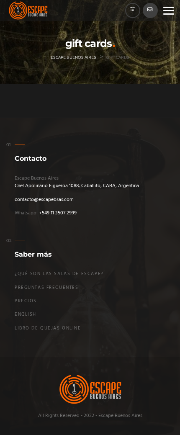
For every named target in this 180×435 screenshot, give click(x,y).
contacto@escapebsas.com (44, 200)
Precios (26, 301)
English (25, 314)
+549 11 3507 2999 (58, 213)
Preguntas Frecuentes (47, 287)
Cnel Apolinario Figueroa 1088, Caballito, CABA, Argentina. (77, 186)
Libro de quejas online (48, 328)
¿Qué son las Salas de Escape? (59, 274)
